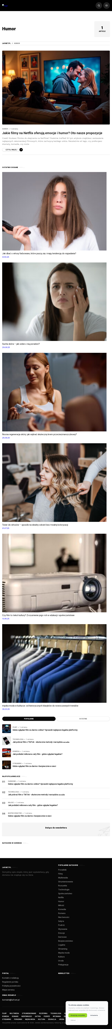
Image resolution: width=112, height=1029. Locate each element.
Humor (5, 129)
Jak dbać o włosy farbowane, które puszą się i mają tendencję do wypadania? (39, 253)
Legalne (61, 944)
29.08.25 (6, 347)
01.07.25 (5, 528)
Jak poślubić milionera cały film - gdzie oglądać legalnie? (37, 754)
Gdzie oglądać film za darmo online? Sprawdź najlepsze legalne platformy (45, 730)
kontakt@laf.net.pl (11, 1000)
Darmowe (12, 781)
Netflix (61, 897)
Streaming (17, 763)
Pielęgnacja (63, 964)
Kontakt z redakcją (10, 978)
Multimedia (63, 877)
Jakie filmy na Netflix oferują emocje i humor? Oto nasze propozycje (52, 133)
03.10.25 (5, 257)
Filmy (15, 727)
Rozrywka (62, 885)
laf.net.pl (6, 43)
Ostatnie (83, 719)
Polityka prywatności (11, 985)
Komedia (16, 751)
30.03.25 (6, 709)
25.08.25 (6, 438)
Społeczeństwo (65, 893)
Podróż (61, 925)
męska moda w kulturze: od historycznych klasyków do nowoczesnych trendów (40, 705)
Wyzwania (62, 929)
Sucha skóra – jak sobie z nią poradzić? (21, 344)
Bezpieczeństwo (15, 813)
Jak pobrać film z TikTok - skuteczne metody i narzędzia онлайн (41, 742)
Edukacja (52, 1019)
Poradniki (62, 869)
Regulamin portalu (10, 981)
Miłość (11, 802)
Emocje (61, 933)
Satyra (61, 921)
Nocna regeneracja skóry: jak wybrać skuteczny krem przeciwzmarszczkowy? (39, 434)
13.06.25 (5, 618)
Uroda (61, 960)
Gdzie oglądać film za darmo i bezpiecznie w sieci (34, 766)
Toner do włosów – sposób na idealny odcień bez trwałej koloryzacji (35, 524)
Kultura (61, 956)
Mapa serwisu (8, 989)
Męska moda (64, 952)
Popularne (29, 719)
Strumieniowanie (65, 881)
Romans (62, 913)
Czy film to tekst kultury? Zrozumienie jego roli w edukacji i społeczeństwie (38, 615)
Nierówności (63, 917)
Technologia (18, 739)
